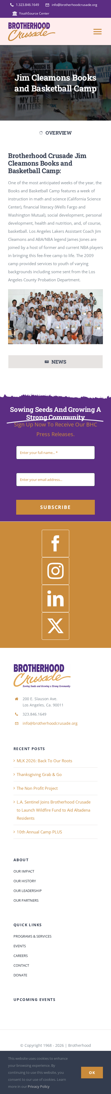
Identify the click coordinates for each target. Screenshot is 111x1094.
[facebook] (55, 543)
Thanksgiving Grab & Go (39, 774)
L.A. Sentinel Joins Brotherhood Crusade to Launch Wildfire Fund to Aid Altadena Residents (54, 810)
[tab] (55, 133)
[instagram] (55, 571)
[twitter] (55, 626)
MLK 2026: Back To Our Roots (44, 760)
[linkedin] (55, 598)
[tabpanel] (55, 249)
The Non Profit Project (37, 788)
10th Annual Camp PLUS (39, 832)
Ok (92, 1072)
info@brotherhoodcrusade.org (50, 723)
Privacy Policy (39, 1086)
